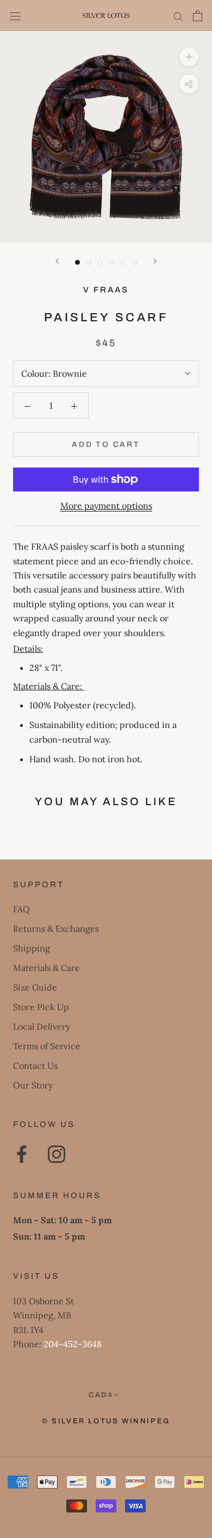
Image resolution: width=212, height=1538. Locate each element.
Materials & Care (46, 967)
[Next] (155, 261)
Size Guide (35, 987)
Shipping (31, 948)
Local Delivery (41, 1026)
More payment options (106, 505)
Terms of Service (46, 1046)
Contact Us (35, 1065)
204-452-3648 (72, 1343)
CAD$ (101, 1395)
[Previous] (57, 261)
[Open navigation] (15, 15)
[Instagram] (56, 1154)
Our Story (33, 1085)
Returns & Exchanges (56, 928)
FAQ (21, 909)
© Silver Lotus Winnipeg (106, 1421)
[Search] (178, 15)
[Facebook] (21, 1154)
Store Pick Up (41, 1006)
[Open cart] (197, 15)
